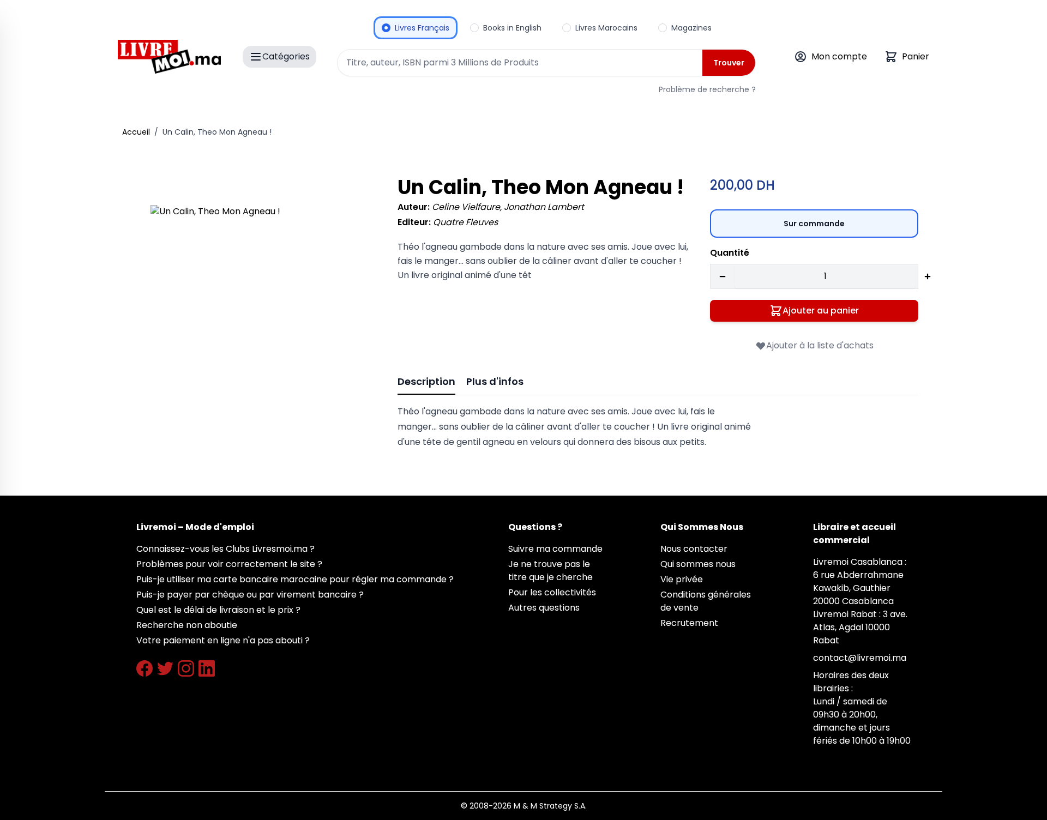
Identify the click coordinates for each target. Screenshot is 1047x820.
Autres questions (544, 607)
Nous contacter (693, 548)
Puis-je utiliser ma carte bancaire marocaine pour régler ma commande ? (295, 579)
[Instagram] (186, 668)
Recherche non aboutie (186, 625)
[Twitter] (165, 668)
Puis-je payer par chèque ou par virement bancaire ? (250, 594)
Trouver (728, 62)
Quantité (729, 252)
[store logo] (169, 57)
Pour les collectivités (552, 592)
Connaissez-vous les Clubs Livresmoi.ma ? (225, 548)
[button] (259, 313)
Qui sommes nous (698, 564)
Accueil (136, 131)
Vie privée (681, 579)
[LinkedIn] (206, 668)
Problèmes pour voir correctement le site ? (229, 564)
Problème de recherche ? (707, 89)
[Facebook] (144, 668)
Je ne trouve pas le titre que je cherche (550, 570)
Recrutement (689, 623)
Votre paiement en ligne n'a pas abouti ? (223, 640)
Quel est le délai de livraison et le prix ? (218, 610)
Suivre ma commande (555, 548)
